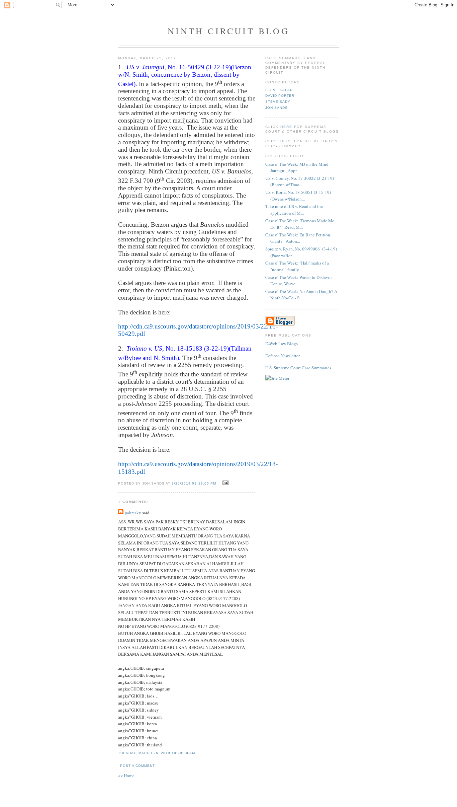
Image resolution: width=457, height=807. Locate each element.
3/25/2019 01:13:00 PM (194, 483)
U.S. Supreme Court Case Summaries (298, 368)
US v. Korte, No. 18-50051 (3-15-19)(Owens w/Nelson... (298, 195)
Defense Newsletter (282, 356)
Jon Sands (276, 107)
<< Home (126, 776)
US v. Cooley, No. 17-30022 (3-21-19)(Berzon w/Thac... (299, 181)
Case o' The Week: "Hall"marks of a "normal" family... (297, 266)
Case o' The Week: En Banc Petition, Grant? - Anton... (298, 238)
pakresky (133, 513)
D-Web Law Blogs (281, 344)
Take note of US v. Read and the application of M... (294, 209)
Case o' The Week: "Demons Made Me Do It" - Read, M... (299, 224)
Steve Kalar (279, 90)
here (286, 127)
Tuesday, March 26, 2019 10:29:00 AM (156, 753)
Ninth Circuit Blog (228, 30)
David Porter (279, 95)
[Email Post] (224, 483)
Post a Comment (137, 765)
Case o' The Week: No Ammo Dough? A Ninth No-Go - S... (301, 294)
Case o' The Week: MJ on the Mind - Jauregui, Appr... (298, 167)
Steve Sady (277, 101)
